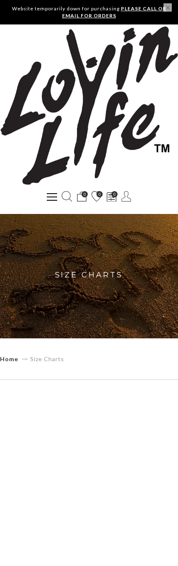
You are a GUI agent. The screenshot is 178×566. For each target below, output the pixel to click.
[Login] (126, 196)
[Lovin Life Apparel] (89, 106)
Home (9, 358)
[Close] (168, 7)
